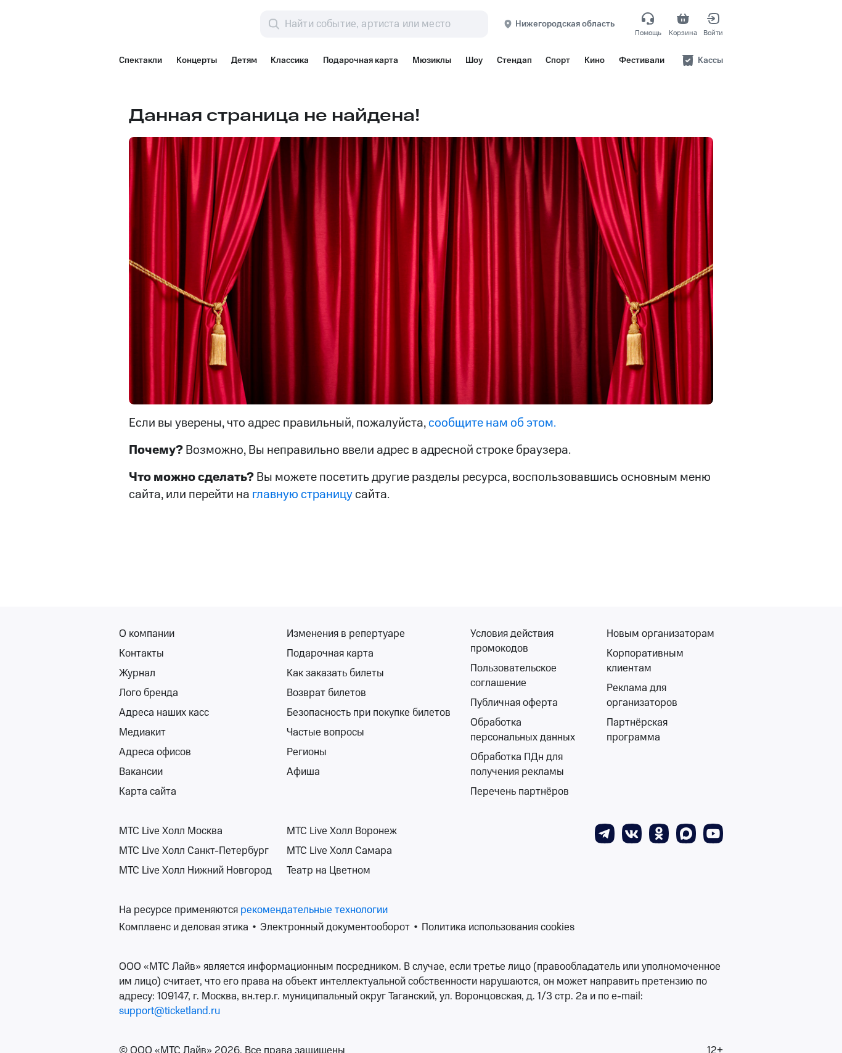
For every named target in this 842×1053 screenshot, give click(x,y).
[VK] (632, 833)
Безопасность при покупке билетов (369, 712)
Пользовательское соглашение (513, 675)
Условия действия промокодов (512, 641)
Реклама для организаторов (642, 695)
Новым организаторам (660, 633)
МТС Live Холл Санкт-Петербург (194, 850)
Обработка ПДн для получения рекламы (517, 764)
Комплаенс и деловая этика (183, 927)
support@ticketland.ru (169, 1011)
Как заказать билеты (335, 673)
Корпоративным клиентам (645, 661)
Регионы (307, 752)
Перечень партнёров (519, 791)
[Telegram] (605, 833)
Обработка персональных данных (522, 730)
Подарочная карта (330, 653)
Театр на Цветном (328, 870)
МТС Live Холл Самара (339, 850)
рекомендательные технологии (314, 910)
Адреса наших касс (164, 712)
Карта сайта (147, 791)
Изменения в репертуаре (346, 633)
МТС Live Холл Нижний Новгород (195, 870)
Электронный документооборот (335, 927)
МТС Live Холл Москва (171, 831)
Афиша (303, 771)
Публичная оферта (514, 702)
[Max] (686, 833)
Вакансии (141, 771)
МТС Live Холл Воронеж (342, 831)
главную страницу (303, 494)
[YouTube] (713, 833)
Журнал (137, 673)
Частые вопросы (325, 732)
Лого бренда (148, 693)
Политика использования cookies (498, 927)
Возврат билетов (326, 693)
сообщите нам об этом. (492, 423)
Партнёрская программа (637, 730)
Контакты (141, 653)
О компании (146, 633)
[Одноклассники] (659, 833)
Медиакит (142, 732)
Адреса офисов (155, 752)
